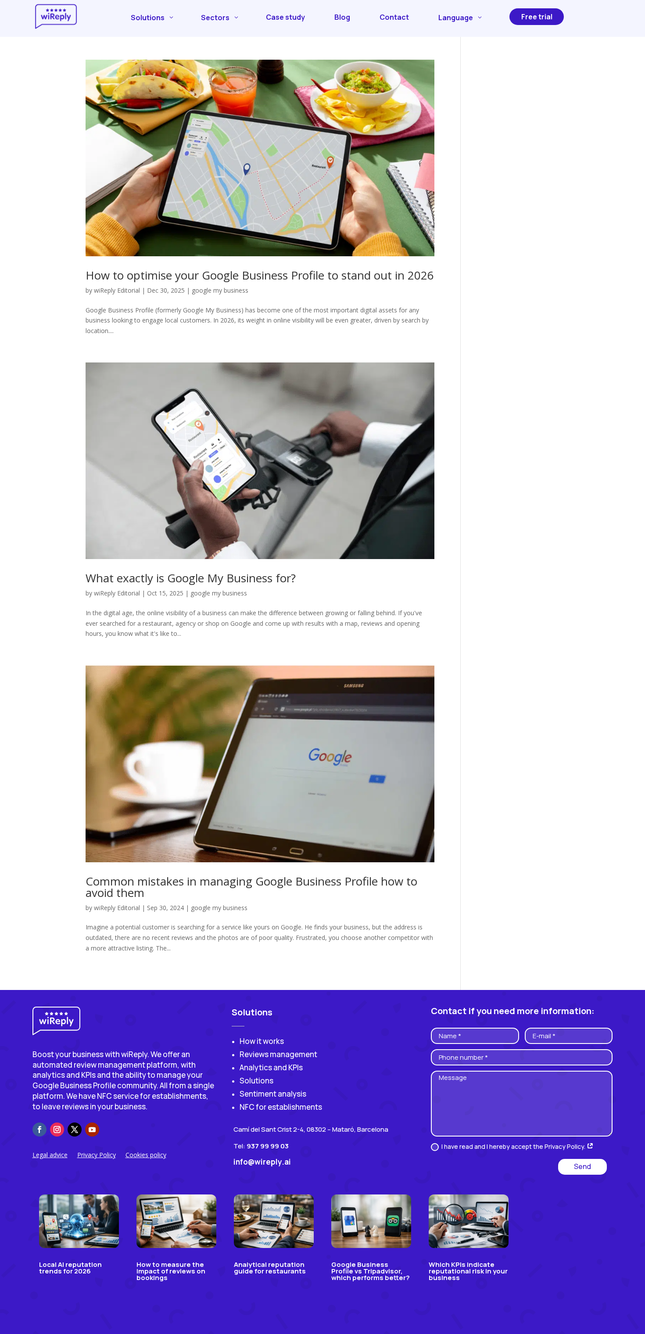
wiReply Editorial (117, 290)
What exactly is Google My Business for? (191, 578)
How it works (262, 1041)
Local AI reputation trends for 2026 (70, 1268)
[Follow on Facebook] (39, 1129)
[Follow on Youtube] (92, 1129)
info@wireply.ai (262, 1162)
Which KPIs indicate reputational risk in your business (468, 1271)
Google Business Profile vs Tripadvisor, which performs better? (370, 1271)
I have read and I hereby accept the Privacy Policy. (514, 1146)
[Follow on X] (75, 1129)
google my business (220, 290)
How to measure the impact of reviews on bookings (170, 1271)
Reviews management (278, 1054)
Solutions (256, 1081)
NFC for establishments (281, 1107)
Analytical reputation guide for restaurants (270, 1268)
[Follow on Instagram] (57, 1129)
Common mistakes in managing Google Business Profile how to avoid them (251, 886)
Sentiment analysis (273, 1094)
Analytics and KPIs (271, 1067)
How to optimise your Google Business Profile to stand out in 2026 (260, 275)
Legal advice (50, 1155)
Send (582, 1166)
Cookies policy (145, 1155)
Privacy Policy (96, 1155)
